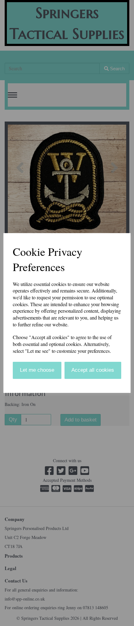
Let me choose (37, 370)
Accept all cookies (92, 370)
